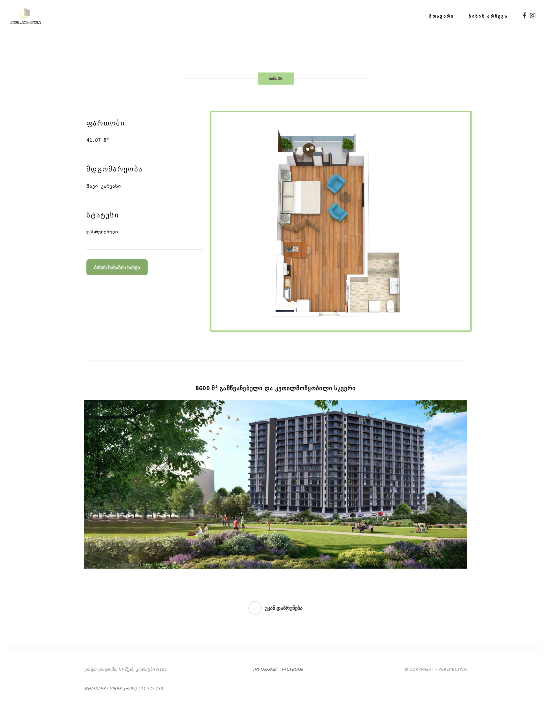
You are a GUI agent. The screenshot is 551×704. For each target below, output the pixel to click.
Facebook (292, 669)
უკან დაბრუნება (284, 607)
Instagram (265, 669)
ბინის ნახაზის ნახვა (117, 267)
